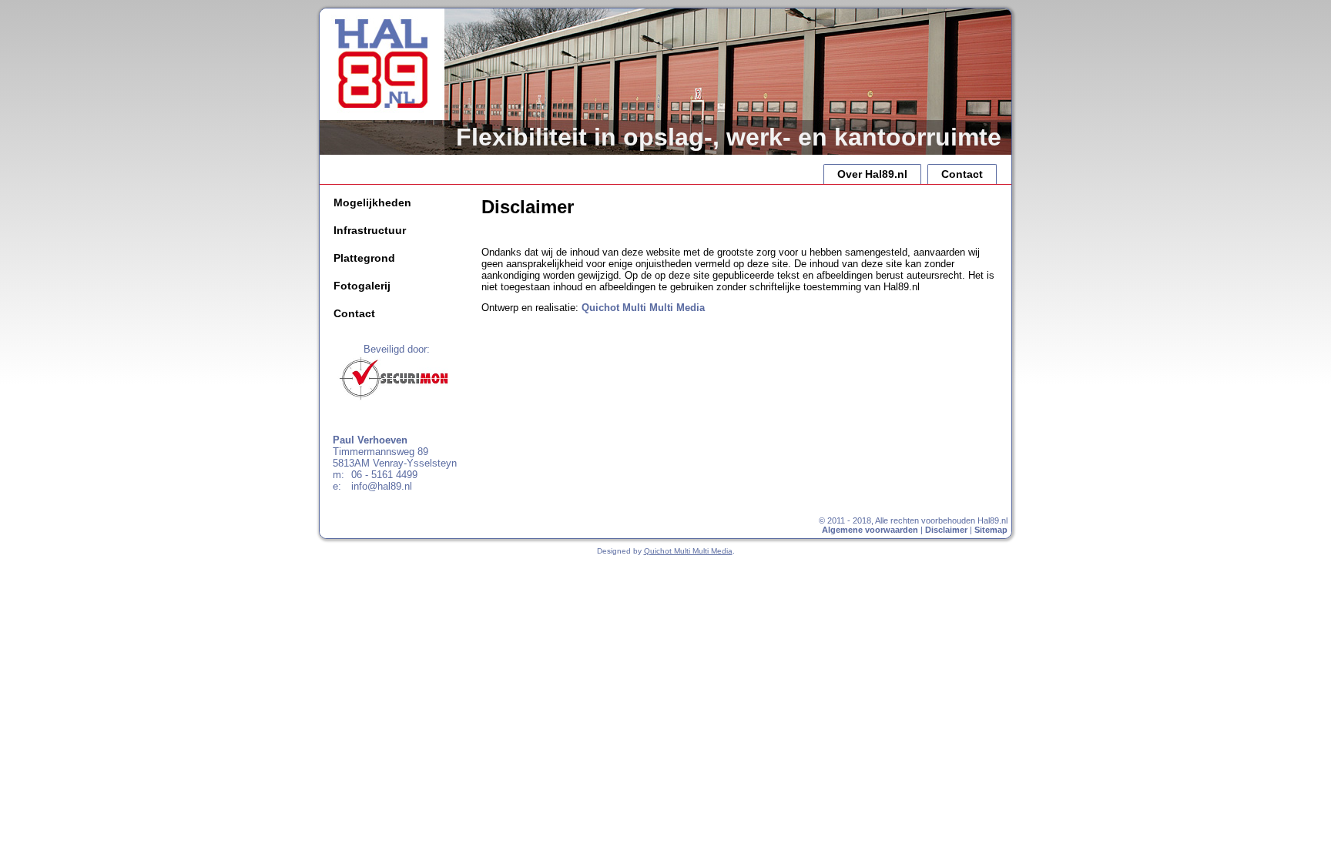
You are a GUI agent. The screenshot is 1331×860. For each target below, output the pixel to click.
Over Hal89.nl (872, 174)
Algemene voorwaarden (870, 529)
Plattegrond (364, 258)
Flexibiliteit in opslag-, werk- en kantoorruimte (728, 137)
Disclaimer (946, 529)
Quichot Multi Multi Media (643, 307)
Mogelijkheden (372, 202)
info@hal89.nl (381, 486)
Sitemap (990, 529)
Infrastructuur (370, 230)
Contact (962, 174)
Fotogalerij (362, 285)
